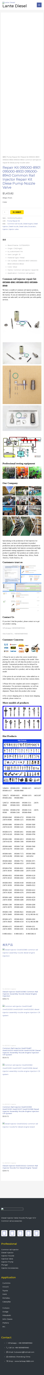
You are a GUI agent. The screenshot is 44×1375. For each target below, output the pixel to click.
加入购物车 (17, 212)
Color (5, 202)
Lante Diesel (14, 6)
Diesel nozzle (13, 226)
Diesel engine (28, 224)
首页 (4, 157)
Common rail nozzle (14, 224)
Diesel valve (23, 226)
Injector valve (14, 229)
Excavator (32, 226)
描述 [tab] (4, 240)
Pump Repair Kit (13, 157)
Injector (5, 229)
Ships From (7, 198)
